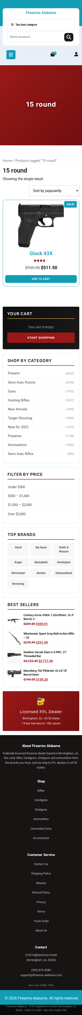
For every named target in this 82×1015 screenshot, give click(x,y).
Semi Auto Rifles (41, 454)
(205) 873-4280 (41, 970)
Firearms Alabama (41, 13)
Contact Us (41, 864)
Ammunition (41, 445)
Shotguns (41, 809)
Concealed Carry (41, 828)
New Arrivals (41, 409)
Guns (41, 391)
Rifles (41, 790)
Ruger (18, 562)
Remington (64, 562)
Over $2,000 (17, 514)
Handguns (41, 800)
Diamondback (64, 573)
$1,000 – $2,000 (20, 505)
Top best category (26, 24)
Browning (18, 583)
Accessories (41, 838)
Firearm (41, 373)
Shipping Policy (41, 873)
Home (7, 161)
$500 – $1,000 (18, 496)
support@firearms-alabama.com (41, 975)
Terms (41, 911)
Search (68, 37)
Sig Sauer (41, 547)
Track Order (41, 921)
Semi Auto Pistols (41, 382)
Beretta (41, 573)
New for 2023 (41, 427)
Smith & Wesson (64, 549)
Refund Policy (41, 892)
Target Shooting (41, 418)
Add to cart (41, 279)
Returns (41, 883)
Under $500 (16, 487)
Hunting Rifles (41, 400)
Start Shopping (41, 337)
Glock (18, 547)
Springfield (41, 562)
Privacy (41, 902)
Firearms (41, 436)
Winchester (18, 573)
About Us (41, 930)
